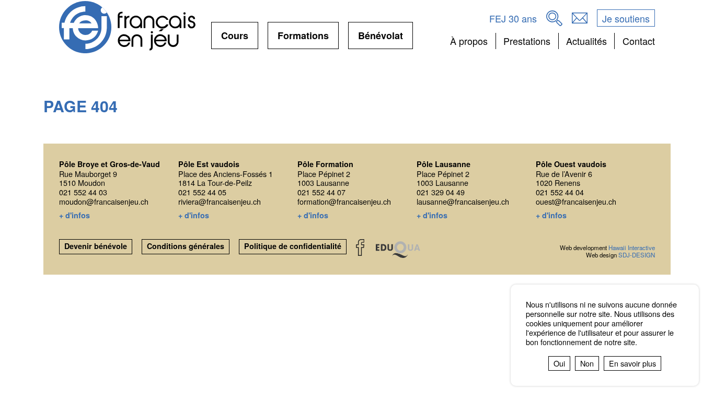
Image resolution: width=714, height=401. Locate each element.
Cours (234, 39)
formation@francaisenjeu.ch (344, 201)
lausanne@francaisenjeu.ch (463, 201)
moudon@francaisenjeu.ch (103, 201)
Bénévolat (380, 39)
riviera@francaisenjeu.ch (219, 201)
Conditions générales (185, 246)
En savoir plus (632, 363)
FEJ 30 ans (513, 18)
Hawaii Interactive (631, 247)
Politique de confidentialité (292, 246)
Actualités (586, 41)
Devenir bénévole (95, 246)
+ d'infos (74, 215)
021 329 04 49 (441, 191)
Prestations (526, 41)
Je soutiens (626, 18)
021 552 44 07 (321, 191)
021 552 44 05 (202, 191)
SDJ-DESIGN (636, 255)
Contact (638, 41)
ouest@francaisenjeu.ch (576, 201)
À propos (469, 41)
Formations (303, 39)
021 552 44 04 (560, 191)
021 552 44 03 (83, 191)
